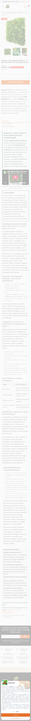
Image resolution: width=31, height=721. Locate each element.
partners (11, 686)
